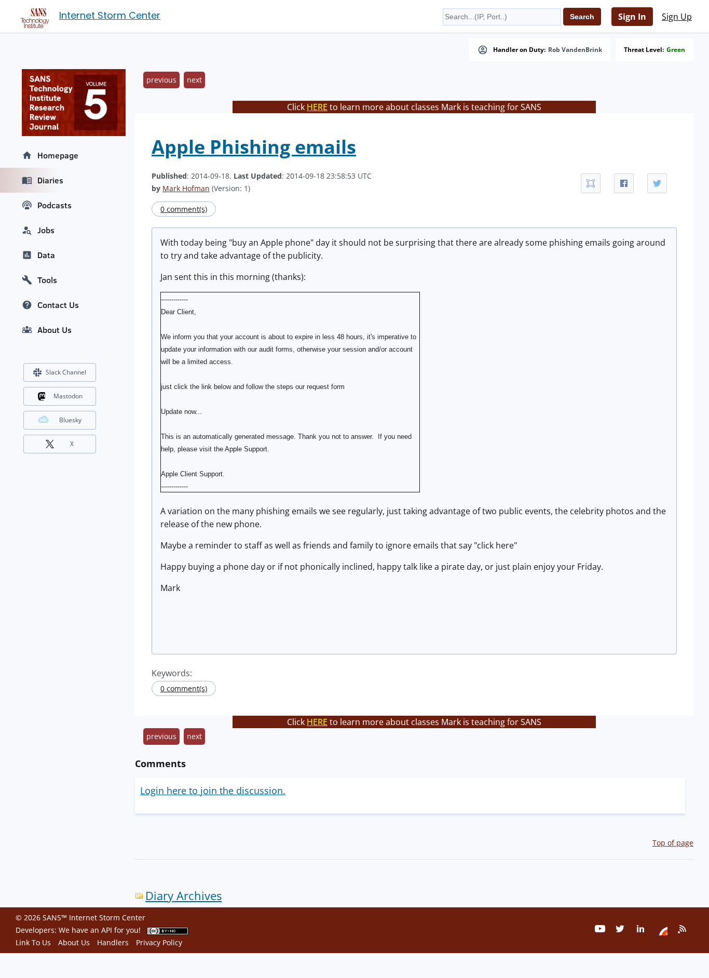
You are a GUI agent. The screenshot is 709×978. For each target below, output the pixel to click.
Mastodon (68, 396)
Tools (47, 280)
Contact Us (58, 305)
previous (161, 80)
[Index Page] (33, 16)
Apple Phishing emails (254, 146)
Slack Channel (66, 372)
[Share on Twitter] (657, 183)
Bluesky (70, 420)
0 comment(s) (183, 209)
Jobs (45, 230)
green (675, 50)
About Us (54, 330)
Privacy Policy (159, 942)
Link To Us (33, 942)
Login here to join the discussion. (212, 790)
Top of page (672, 843)
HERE (317, 107)
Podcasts (54, 205)
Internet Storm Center (109, 15)
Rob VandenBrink (575, 50)
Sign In (632, 16)
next (194, 80)
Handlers (113, 942)
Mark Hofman (186, 188)
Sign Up (677, 16)
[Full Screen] (591, 183)
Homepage (57, 155)
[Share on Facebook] (624, 183)
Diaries (50, 180)
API (106, 930)
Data (46, 255)
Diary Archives (183, 896)
